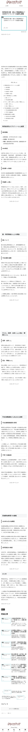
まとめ (5, 120)
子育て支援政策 (9, 112)
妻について (8, 97)
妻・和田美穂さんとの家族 (10, 95)
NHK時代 (8, 89)
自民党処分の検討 (10, 118)
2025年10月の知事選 (10, 116)
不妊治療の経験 (9, 99)
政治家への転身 (9, 91)
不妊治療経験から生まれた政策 (11, 108)
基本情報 (8, 87)
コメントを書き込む (14, 708)
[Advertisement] (14, 49)
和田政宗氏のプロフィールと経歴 (12, 85)
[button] (25, 392)
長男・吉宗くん (9, 104)
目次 (12, 82)
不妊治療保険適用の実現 (11, 110)
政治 (3, 609)
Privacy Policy (14, 727)
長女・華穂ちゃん (10, 106)
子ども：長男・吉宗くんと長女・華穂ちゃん (14, 101)
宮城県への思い (9, 93)
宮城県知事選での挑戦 (9, 114)
